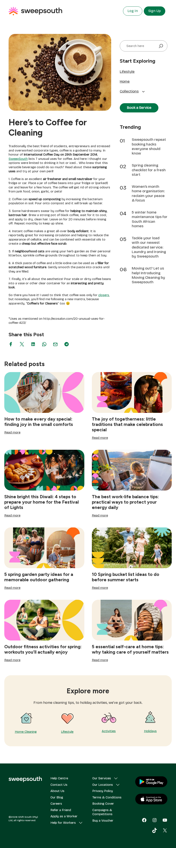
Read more (12, 432)
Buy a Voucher (102, 820)
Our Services (101, 778)
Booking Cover (103, 804)
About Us (57, 791)
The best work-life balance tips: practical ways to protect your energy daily (125, 502)
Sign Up (154, 11)
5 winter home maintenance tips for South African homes (149, 219)
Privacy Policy (102, 791)
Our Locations (102, 785)
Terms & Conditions (106, 797)
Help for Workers (63, 823)
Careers (56, 804)
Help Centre (59, 778)
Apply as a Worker (63, 816)
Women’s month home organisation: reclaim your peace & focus (148, 193)
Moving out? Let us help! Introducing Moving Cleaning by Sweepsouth (148, 275)
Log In (132, 11)
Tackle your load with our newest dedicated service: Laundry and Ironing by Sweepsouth (149, 247)
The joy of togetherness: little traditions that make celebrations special (127, 424)
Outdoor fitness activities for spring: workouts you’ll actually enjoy (43, 649)
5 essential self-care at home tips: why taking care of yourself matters (130, 649)
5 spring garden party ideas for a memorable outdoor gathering (38, 577)
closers (103, 295)
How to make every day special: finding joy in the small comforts (38, 421)
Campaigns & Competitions (102, 812)
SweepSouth (18, 159)
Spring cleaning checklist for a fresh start (149, 170)
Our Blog (56, 797)
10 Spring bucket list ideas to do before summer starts (125, 577)
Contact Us (58, 785)
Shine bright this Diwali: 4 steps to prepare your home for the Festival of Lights (41, 502)
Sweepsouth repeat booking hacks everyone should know (149, 146)
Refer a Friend (60, 810)
